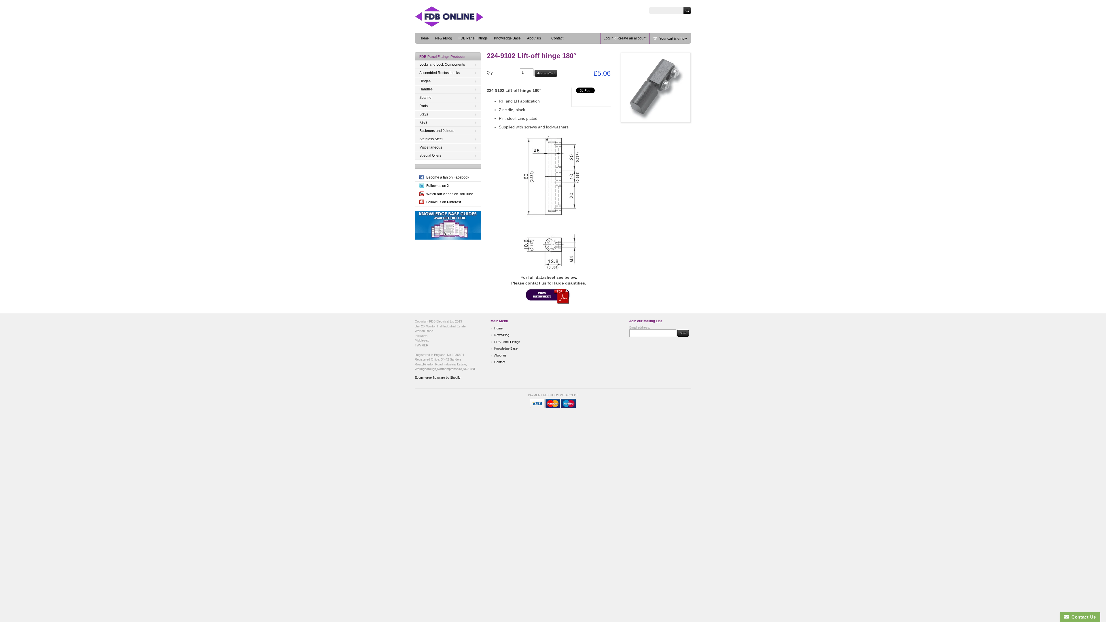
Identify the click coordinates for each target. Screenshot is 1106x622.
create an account (632, 38)
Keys (423, 122)
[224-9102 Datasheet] (549, 295)
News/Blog (443, 38)
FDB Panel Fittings (473, 38)
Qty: (490, 73)
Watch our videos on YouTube (449, 194)
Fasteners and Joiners (436, 131)
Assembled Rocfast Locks (439, 73)
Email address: (639, 327)
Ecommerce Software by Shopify (438, 377)
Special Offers (430, 155)
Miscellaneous (430, 147)
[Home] (458, 24)
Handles (426, 89)
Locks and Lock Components (442, 64)
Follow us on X (437, 186)
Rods (423, 106)
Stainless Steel (431, 139)
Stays (423, 114)
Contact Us (1082, 617)
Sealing (425, 98)
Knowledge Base (507, 38)
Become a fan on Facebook (447, 177)
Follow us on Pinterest (443, 202)
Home (424, 38)
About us (534, 38)
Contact (557, 38)
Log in (608, 38)
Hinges (425, 81)
